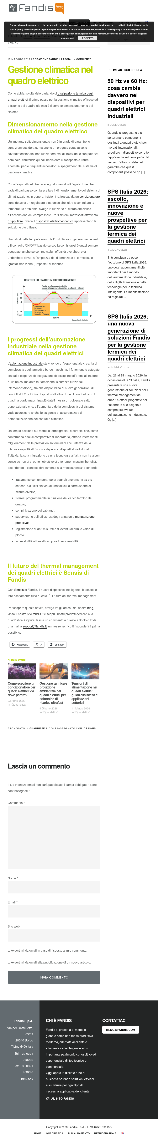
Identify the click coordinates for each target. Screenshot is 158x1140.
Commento (16, 802)
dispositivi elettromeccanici (54, 221)
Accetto (88, 38)
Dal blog (37, 8)
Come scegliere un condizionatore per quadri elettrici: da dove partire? (21, 689)
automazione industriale (26, 363)
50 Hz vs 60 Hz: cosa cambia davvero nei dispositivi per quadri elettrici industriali (127, 98)
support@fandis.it (35, 626)
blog (90, 608)
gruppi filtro (15, 221)
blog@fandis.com (120, 1030)
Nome (13, 878)
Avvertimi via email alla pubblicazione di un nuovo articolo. (51, 962)
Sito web (14, 926)
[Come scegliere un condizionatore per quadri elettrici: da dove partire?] (22, 671)
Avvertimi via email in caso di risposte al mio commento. (49, 950)
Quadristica (38, 728)
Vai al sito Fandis (60, 1098)
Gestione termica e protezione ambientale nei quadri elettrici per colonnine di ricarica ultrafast (53, 693)
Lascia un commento (76, 59)
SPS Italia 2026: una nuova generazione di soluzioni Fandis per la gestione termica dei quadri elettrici (129, 337)
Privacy (27, 1079)
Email (13, 902)
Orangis (90, 728)
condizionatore (90, 196)
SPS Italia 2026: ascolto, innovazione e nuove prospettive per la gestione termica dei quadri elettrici (128, 215)
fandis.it (38, 614)
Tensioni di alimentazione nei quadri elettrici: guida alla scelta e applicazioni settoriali (84, 693)
